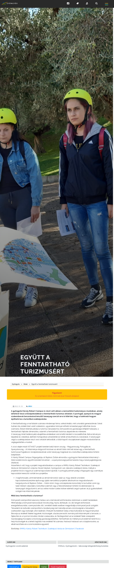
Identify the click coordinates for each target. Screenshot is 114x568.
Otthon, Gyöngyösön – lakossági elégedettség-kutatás (83, 546)
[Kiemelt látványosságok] (77, 3)
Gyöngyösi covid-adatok (17, 546)
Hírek (30, 406)
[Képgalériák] (68, 3)
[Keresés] (96, 3)
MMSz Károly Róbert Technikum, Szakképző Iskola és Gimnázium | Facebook (52, 529)
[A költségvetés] (87, 3)
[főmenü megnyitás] (109, 4)
